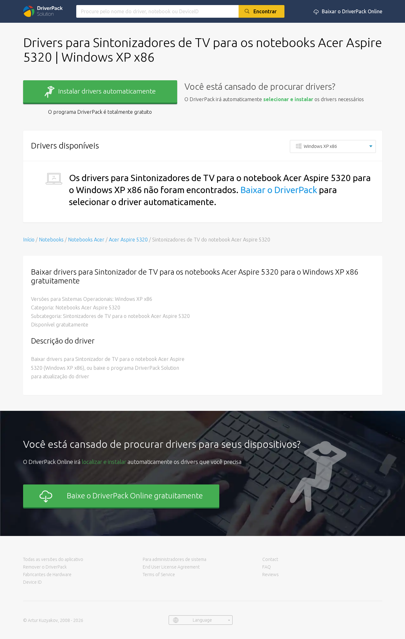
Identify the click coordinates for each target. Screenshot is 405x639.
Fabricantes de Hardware (47, 574)
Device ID (32, 582)
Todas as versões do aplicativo (53, 559)
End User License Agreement (171, 566)
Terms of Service (159, 574)
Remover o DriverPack (45, 566)
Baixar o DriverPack (278, 190)
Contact (270, 559)
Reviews (270, 574)
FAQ (266, 566)
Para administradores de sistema (174, 559)
